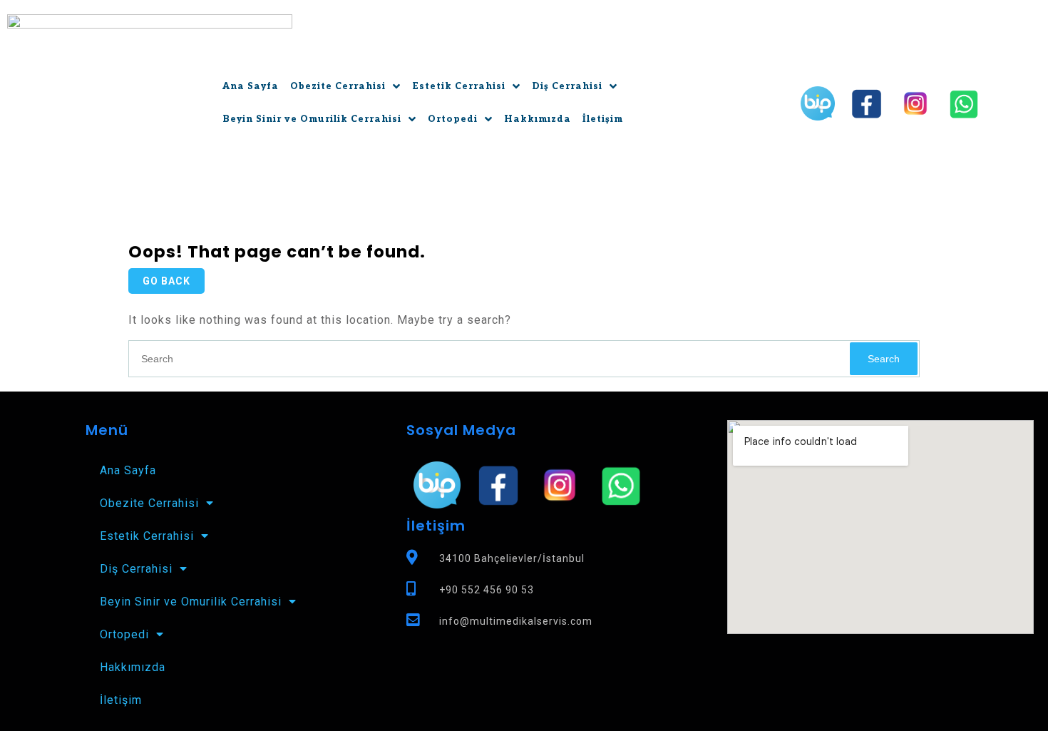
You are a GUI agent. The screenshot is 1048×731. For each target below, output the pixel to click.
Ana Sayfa (250, 86)
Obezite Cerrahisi (338, 86)
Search (884, 358)
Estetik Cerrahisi (458, 86)
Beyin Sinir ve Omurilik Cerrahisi (311, 119)
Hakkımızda (537, 119)
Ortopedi (453, 119)
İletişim (602, 119)
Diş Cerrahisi (567, 86)
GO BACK (166, 281)
